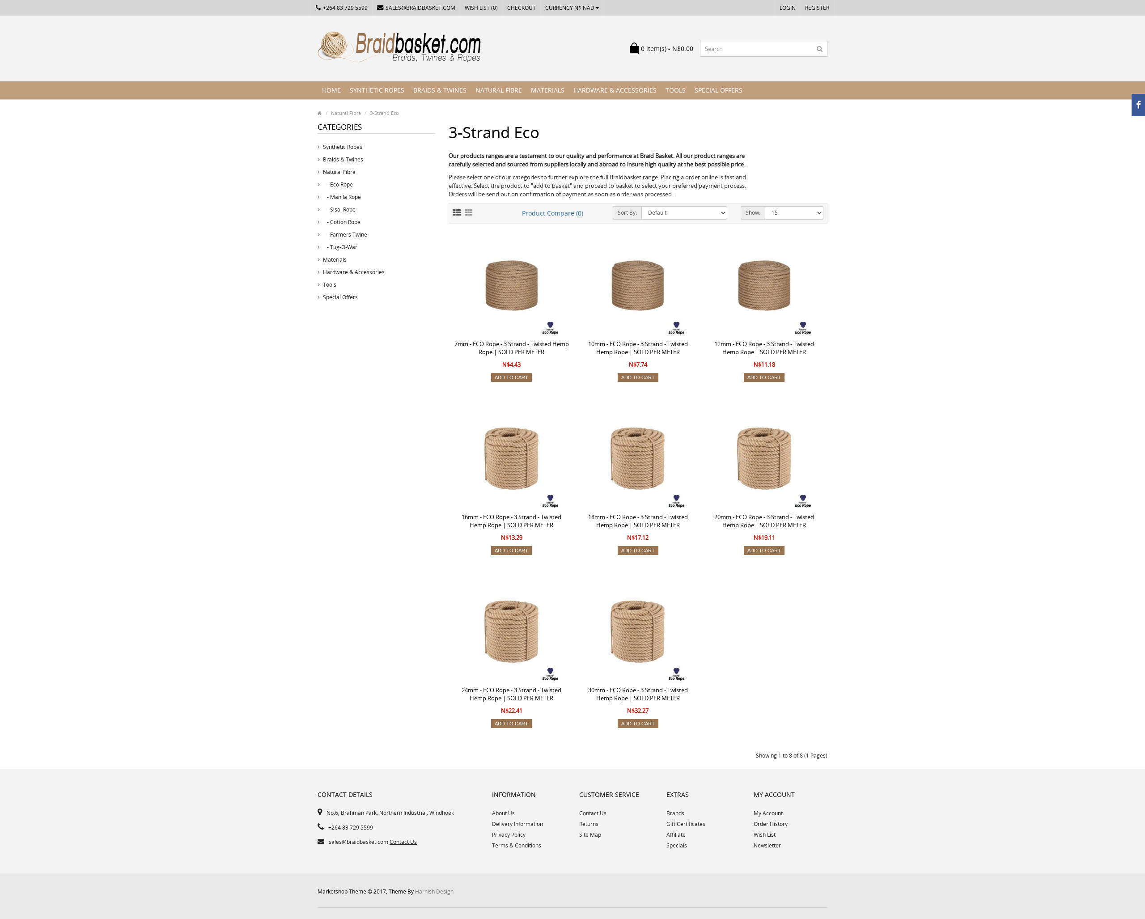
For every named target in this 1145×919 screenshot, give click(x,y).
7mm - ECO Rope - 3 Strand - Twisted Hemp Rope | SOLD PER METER (511, 348)
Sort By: (627, 212)
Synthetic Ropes (377, 90)
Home (331, 90)
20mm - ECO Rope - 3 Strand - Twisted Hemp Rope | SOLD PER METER (764, 521)
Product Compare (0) (552, 213)
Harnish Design (434, 891)
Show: (753, 212)
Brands (675, 813)
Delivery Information (517, 824)
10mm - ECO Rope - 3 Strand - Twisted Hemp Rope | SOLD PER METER (638, 348)
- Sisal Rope (339, 209)
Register (817, 8)
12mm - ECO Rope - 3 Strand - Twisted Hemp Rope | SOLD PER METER (764, 348)
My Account (768, 813)
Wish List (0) (481, 8)
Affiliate (676, 835)
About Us (503, 813)
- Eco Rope (338, 184)
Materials (547, 90)
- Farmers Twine (345, 234)
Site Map (590, 835)
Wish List (765, 835)
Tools (676, 90)
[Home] (320, 113)
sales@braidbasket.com (420, 8)
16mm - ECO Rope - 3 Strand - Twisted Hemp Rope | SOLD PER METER (511, 521)
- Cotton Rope (341, 222)
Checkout (521, 8)
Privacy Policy (509, 835)
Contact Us (403, 842)
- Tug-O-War (340, 247)
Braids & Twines (439, 90)
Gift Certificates (685, 824)
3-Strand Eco (384, 113)
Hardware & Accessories (615, 90)
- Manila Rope (342, 197)
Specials (676, 845)
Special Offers (718, 90)
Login (788, 8)
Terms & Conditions (516, 845)
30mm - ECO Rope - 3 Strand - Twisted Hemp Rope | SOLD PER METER (638, 694)
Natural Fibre (498, 90)
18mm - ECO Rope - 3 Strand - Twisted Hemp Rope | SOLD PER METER (638, 521)
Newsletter (767, 845)
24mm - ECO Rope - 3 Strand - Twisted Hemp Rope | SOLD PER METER (511, 694)
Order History (771, 824)
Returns (588, 824)
